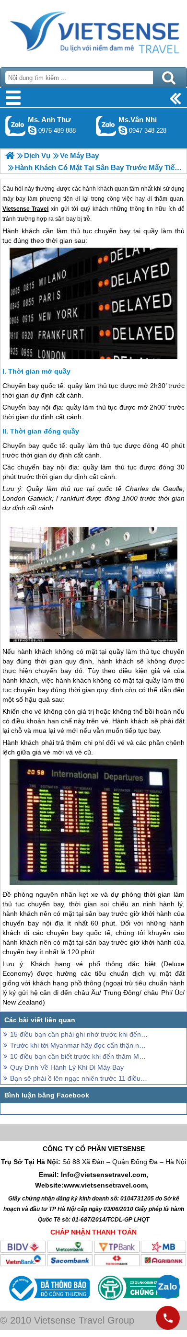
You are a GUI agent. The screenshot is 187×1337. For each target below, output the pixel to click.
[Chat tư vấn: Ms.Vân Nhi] (123, 130)
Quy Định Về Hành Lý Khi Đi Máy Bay (67, 1067)
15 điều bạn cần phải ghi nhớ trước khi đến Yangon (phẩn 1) (79, 1034)
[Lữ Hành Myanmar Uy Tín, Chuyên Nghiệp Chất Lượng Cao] (9, 155)
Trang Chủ (93, 31)
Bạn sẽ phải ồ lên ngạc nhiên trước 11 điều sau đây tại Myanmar (79, 1078)
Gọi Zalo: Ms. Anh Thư (15, 126)
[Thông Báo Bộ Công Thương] (48, 1303)
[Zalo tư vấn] (168, 1287)
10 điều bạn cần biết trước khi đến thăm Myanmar (79, 1056)
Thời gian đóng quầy (44, 431)
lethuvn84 (32, 130)
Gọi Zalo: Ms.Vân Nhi (106, 126)
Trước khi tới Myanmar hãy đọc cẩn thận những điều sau (79, 1045)
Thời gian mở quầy (39, 371)
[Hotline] (168, 1318)
